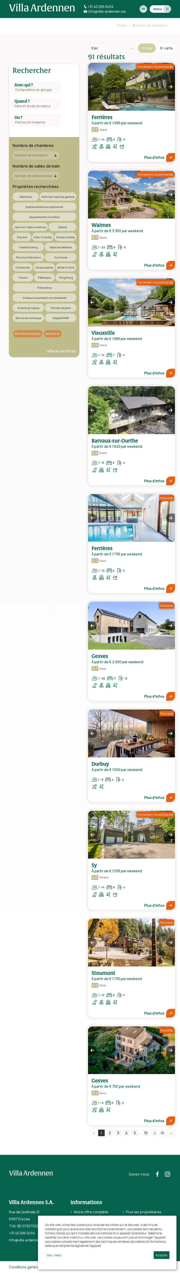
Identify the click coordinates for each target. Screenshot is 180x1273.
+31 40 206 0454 (22, 1233)
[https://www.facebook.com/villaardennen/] (157, 1174)
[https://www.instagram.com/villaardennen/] (167, 1174)
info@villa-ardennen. (25, 1240)
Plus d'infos (154, 157)
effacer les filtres (61, 351)
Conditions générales (26, 1267)
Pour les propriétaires (143, 1212)
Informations (86, 1202)
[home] (42, 7)
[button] (92, 86)
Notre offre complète (91, 1212)
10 (146, 1132)
